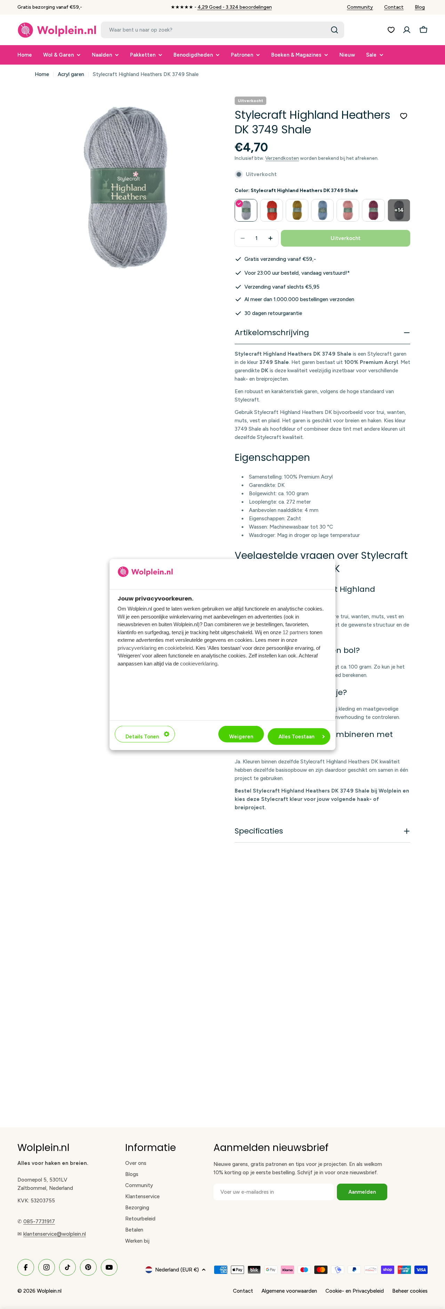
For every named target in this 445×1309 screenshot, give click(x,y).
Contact (394, 7)
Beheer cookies (410, 1291)
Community (360, 7)
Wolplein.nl (49, 1291)
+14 (399, 210)
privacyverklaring (137, 648)
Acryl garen (71, 74)
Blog (420, 7)
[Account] (407, 30)
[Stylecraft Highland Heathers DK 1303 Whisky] (271, 210)
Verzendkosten (282, 158)
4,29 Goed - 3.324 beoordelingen (234, 7)
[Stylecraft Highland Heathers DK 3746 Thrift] (373, 210)
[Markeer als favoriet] (403, 116)
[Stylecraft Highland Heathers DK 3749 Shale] (246, 210)
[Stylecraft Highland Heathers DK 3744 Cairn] (322, 210)
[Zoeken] (334, 30)
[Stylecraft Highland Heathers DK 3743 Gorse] (297, 210)
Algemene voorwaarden (289, 1291)
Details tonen (142, 737)
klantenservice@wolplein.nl (54, 1234)
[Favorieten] (391, 30)
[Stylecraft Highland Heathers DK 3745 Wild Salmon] (348, 210)
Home (42, 74)
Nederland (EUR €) (177, 1270)
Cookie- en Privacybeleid (354, 1291)
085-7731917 (39, 1221)
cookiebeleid (179, 648)
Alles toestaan (296, 737)
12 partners (295, 632)
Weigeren (241, 737)
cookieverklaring (198, 663)
